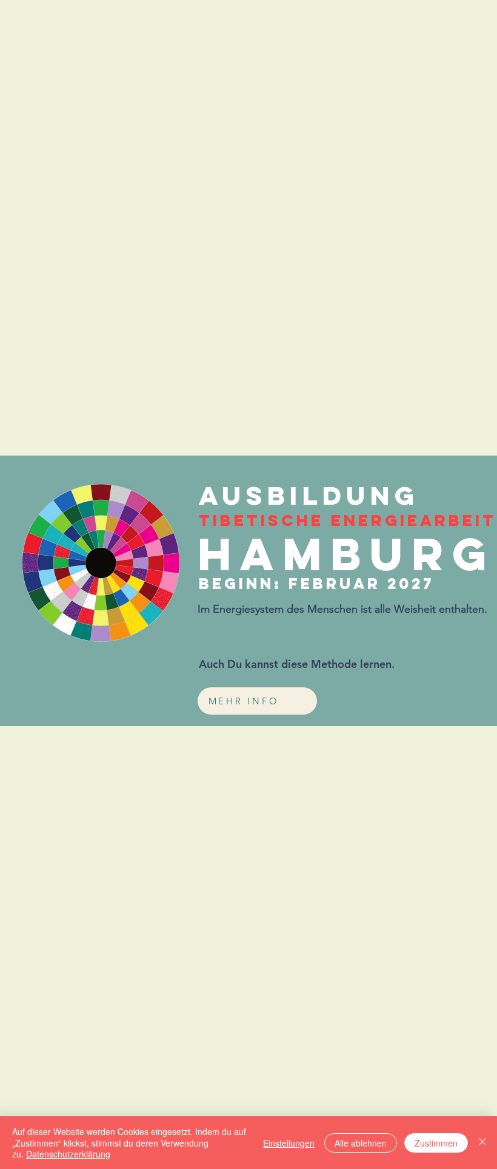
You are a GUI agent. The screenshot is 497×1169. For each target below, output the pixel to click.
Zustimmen (436, 1143)
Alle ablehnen (361, 1143)
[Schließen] (482, 1142)
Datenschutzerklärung (68, 1154)
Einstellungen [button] (289, 1143)
